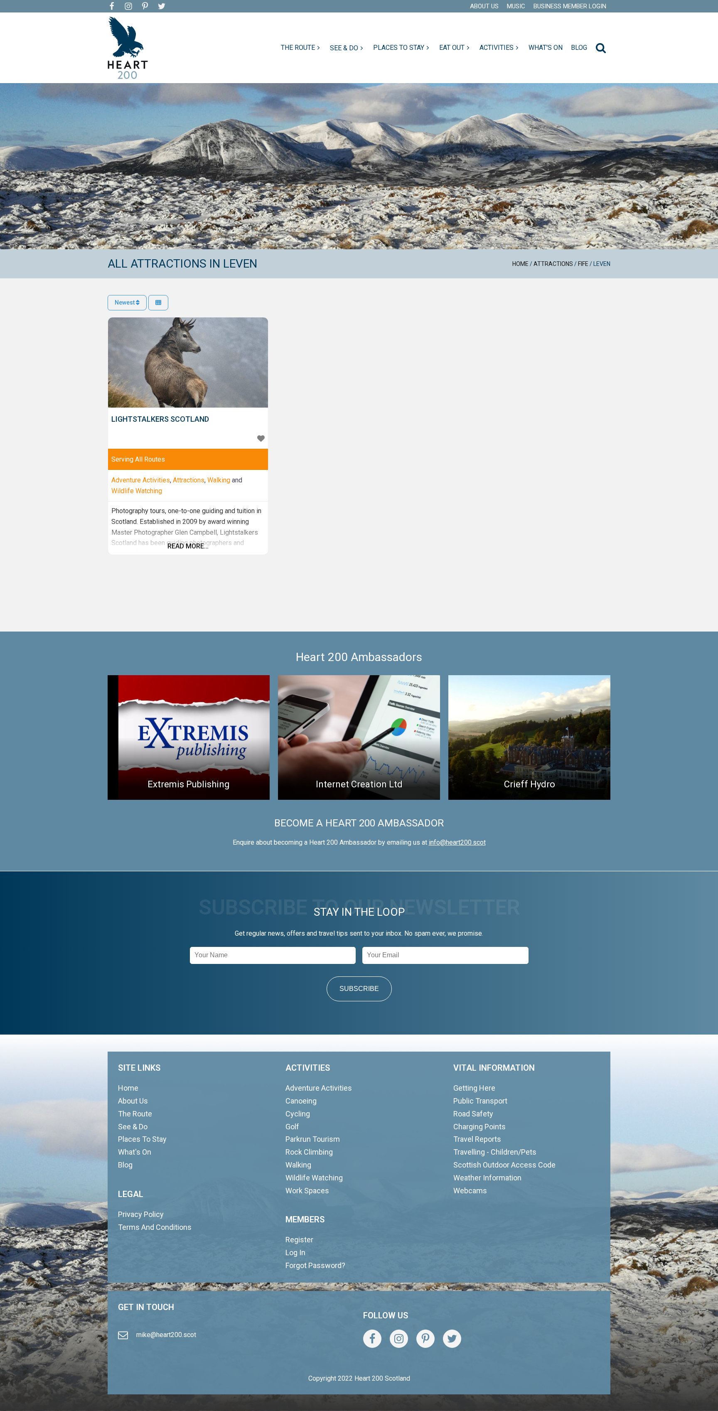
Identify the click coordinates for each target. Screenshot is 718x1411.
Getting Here (474, 1088)
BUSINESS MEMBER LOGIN (570, 6)
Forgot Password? (315, 1265)
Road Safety (473, 1113)
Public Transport (480, 1100)
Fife (583, 264)
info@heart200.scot (457, 842)
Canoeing (301, 1100)
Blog (125, 1164)
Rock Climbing (309, 1152)
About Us (133, 1100)
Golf (292, 1126)
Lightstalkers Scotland (160, 419)
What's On (134, 1152)
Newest (125, 302)
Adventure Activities (140, 480)
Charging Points (479, 1126)
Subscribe (359, 988)
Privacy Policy (141, 1214)
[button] (301, 47)
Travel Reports (477, 1139)
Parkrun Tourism (312, 1139)
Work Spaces (307, 1190)
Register (299, 1239)
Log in (295, 1252)
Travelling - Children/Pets (494, 1152)
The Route (135, 1113)
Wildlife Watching (136, 491)
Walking (218, 480)
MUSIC (516, 6)
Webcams (470, 1190)
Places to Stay (142, 1139)
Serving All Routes (138, 459)
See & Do (133, 1126)
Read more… (188, 546)
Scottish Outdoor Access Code (504, 1164)
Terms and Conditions (155, 1227)
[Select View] (158, 302)
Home (520, 264)
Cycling (297, 1113)
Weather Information (487, 1177)
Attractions (553, 264)
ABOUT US (484, 6)
